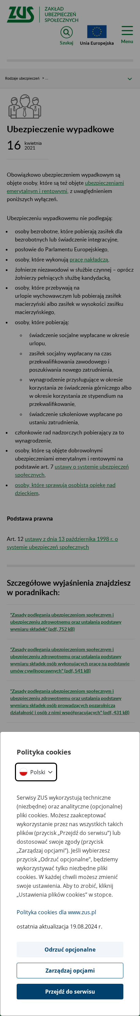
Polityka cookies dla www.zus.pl (56, 912)
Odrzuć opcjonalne (70, 949)
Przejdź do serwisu (70, 991)
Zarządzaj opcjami (70, 970)
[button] (36, 772)
